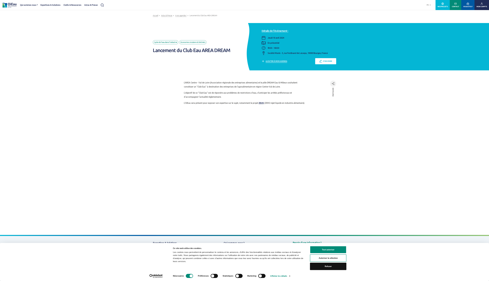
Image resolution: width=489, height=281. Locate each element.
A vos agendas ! (181, 16)
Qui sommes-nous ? (28, 5)
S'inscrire (327, 61)
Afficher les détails (278, 276)
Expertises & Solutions (50, 5)
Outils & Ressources (72, 5)
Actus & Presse (91, 5)
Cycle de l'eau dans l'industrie (165, 42)
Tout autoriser (328, 250)
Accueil (155, 16)
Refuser (328, 266)
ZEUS (261, 103)
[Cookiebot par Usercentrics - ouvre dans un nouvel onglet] (156, 276)
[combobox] (429, 5)
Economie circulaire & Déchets (192, 42)
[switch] (214, 276)
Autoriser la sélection (328, 258)
